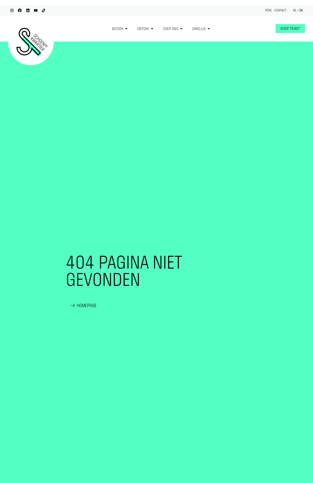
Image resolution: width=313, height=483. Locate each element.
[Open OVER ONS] (181, 29)
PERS (268, 10)
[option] (301, 10)
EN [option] (301, 10)
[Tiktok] (43, 10)
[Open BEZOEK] (126, 29)
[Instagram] (12, 10)
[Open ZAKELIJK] (209, 29)
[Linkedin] (28, 10)
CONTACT (280, 10)
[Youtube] (35, 10)
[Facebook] (19, 10)
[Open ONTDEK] (152, 29)
